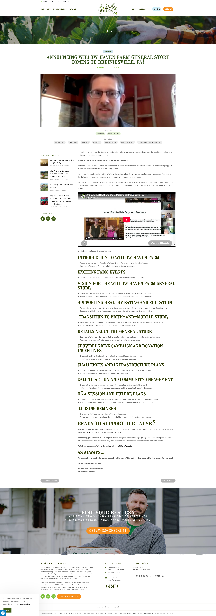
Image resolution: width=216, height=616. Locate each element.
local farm (85, 142)
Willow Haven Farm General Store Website (114, 446)
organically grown (111, 142)
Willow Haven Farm (127, 142)
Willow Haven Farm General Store (149, 142)
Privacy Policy (115, 607)
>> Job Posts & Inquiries (148, 575)
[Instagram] (48, 218)
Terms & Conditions (102, 607)
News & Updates (113, 134)
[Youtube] (53, 218)
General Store (59, 142)
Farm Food (100, 134)
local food (96, 142)
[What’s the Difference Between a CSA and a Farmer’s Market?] (44, 175)
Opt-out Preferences (167, 613)
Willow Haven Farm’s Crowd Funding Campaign (102, 432)
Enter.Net (101, 613)
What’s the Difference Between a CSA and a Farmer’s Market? (59, 174)
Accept (7, 610)
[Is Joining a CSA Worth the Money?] (44, 187)
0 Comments (66, 165)
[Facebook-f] (42, 218)
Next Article (168, 481)
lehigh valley (73, 142)
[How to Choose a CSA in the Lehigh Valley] (44, 162)
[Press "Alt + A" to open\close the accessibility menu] (3, 613)
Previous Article (49, 481)
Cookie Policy (25, 604)
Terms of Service (148, 613)
